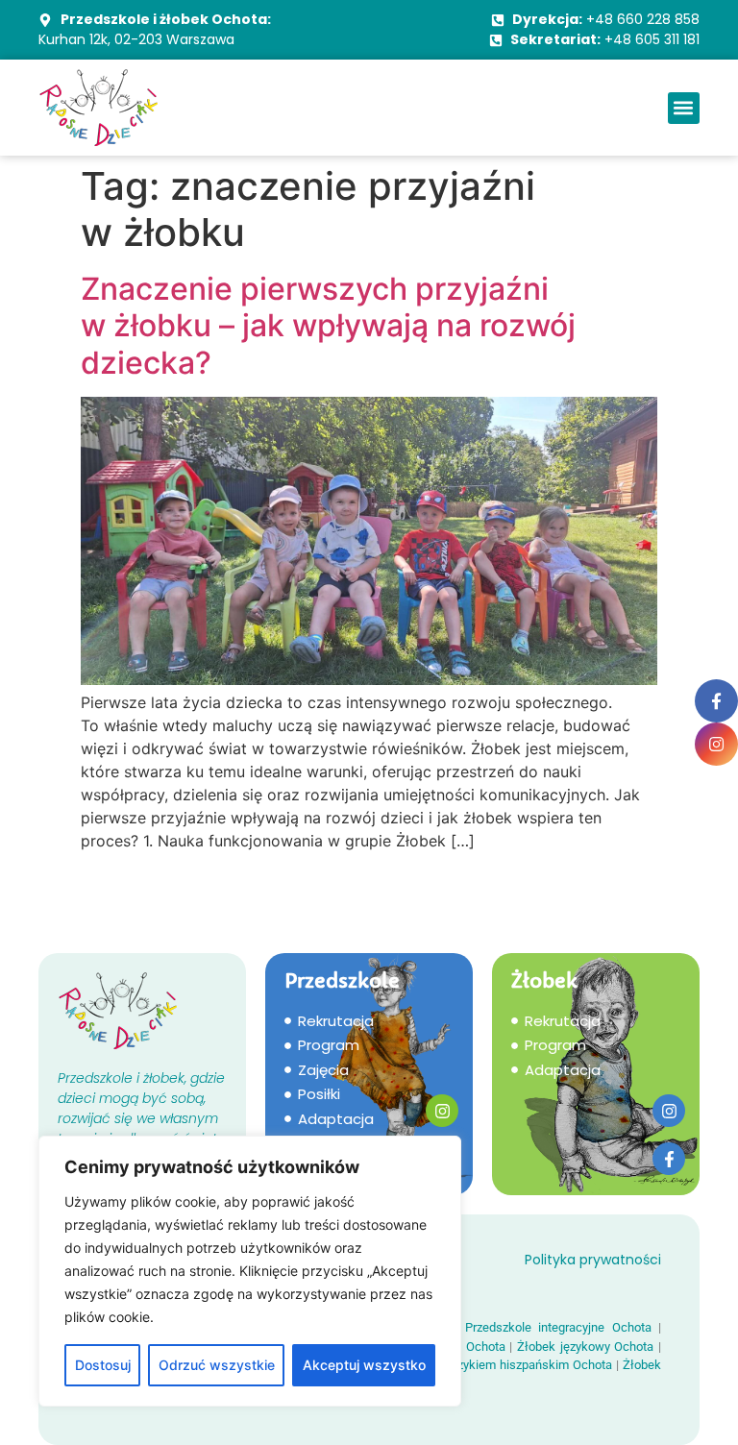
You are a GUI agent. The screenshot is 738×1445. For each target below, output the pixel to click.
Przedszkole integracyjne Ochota (558, 1327)
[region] (249, 1271)
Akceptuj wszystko (364, 1365)
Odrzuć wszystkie (217, 1365)
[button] (684, 108)
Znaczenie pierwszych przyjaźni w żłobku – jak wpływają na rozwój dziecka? (328, 325)
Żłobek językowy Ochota (585, 1346)
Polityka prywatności (593, 1259)
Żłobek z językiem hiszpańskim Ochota (504, 1365)
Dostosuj (103, 1365)
